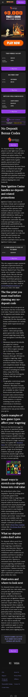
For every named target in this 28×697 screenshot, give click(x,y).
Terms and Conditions (5, 679)
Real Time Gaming (17, 525)
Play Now (21, 2)
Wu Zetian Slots (15, 527)
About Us (16, 672)
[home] (10, 3)
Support (4, 675)
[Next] (23, 468)
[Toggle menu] (2, 2)
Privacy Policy (17, 675)
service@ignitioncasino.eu (10, 286)
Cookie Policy (5, 687)
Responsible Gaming (7, 684)
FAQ (3, 672)
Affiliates (16, 679)
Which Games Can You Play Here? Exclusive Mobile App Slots (13, 639)
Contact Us (17, 684)
